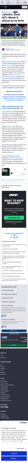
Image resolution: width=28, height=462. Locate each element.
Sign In (25, 7)
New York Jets (8, 65)
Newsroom (3, 357)
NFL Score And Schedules (7, 385)
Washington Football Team (15, 157)
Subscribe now (14, 217)
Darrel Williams (9, 106)
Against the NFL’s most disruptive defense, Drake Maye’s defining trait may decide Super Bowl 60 (13, 258)
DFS (2, 370)
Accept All (14, 453)
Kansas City (14, 76)
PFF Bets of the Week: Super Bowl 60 (13, 270)
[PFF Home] (5, 7)
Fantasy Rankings (5, 396)
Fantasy (3, 368)
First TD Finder (4, 383)
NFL (2, 1)
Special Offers (4, 416)
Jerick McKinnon (10, 126)
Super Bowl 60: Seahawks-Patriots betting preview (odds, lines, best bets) (13, 279)
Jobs (2, 355)
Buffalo (11, 74)
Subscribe (3, 414)
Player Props (4, 381)
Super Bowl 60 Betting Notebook (12, 276)
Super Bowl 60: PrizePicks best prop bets (14, 273)
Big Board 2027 (4, 398)
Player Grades (4, 387)
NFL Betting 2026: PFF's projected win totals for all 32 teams (14, 245)
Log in (14, 223)
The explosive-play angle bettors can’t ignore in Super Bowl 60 (12, 267)
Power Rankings (5, 390)
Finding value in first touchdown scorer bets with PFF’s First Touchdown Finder (14, 252)
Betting (3, 366)
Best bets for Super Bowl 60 (11, 249)
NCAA (2, 3)
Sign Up (15, 12)
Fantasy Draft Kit (5, 394)
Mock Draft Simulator (6, 400)
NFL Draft (3, 374)
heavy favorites (15, 156)
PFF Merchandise (5, 418)
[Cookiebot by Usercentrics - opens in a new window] (20, 423)
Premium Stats (4, 388)
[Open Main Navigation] (2, 7)
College (3, 372)
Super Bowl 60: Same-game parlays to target (11, 262)
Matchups (3, 392)
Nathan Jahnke (10, 48)
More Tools (14, 330)
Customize (13, 458)
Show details (20, 448)
